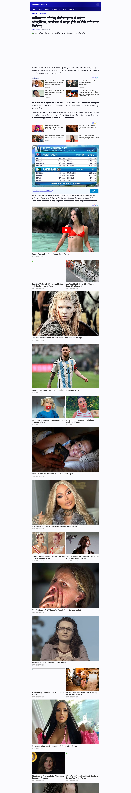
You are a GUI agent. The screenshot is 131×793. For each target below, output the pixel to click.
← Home (34, 13)
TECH (64, 9)
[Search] (97, 4)
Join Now (94, 191)
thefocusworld (36, 30)
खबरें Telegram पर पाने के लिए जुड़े (43, 191)
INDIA (34, 9)
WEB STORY (72, 9)
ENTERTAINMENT (56, 9)
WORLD (40, 9)
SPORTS (47, 9)
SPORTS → (43, 13)
